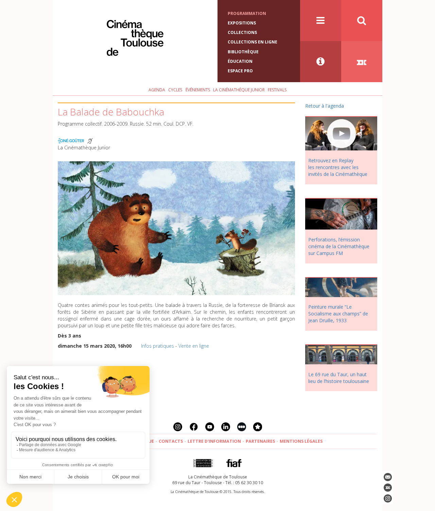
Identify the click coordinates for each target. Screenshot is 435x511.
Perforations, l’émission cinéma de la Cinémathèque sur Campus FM (338, 246)
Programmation (247, 13)
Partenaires (260, 441)
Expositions (242, 23)
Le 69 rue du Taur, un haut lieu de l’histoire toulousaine (338, 377)
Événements (198, 90)
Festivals (277, 90)
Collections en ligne (252, 42)
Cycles (175, 90)
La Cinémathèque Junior (239, 90)
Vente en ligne (193, 346)
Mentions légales (301, 441)
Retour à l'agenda (324, 106)
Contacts (171, 441)
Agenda (157, 90)
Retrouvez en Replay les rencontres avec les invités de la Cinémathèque (337, 167)
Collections (242, 32)
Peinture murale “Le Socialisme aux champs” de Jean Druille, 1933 (338, 314)
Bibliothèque (243, 52)
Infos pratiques (157, 346)
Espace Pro (240, 71)
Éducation (240, 61)
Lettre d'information (214, 441)
